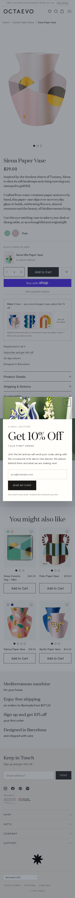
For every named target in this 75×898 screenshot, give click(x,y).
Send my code (22, 485)
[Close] (67, 402)
